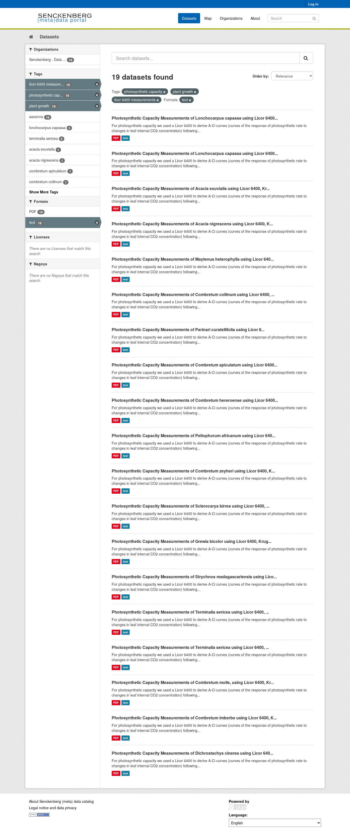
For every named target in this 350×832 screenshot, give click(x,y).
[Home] (31, 36)
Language (237, 814)
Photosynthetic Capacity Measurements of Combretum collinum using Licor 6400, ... (193, 294)
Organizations (231, 18)
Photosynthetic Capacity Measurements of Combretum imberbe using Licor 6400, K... (194, 718)
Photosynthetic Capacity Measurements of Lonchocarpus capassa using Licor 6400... (195, 118)
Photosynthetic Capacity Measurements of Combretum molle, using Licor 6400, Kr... (193, 682)
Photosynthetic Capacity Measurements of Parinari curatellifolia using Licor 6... (188, 329)
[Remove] (164, 92)
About (255, 18)
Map (208, 18)
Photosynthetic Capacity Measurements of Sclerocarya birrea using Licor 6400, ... (190, 506)
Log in (313, 4)
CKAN (237, 807)
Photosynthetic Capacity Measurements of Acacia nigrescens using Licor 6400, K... (192, 224)
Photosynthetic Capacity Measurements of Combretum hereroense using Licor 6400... (195, 400)
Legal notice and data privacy (53, 807)
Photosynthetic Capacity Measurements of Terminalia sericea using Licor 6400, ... (190, 612)
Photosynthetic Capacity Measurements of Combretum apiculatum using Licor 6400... (194, 365)
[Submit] (314, 18)
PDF (116, 138)
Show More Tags (43, 191)
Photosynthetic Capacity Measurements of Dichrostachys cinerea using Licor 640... (192, 753)
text (125, 138)
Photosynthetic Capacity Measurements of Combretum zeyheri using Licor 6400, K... (193, 471)
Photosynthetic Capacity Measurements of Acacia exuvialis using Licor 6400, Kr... (191, 188)
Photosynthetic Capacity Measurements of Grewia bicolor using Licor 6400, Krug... (191, 541)
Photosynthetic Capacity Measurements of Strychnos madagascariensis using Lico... (194, 577)
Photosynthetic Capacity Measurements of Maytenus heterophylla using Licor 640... (193, 259)
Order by (260, 76)
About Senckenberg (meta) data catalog (61, 801)
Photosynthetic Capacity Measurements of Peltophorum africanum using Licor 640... (193, 435)
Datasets (189, 18)
